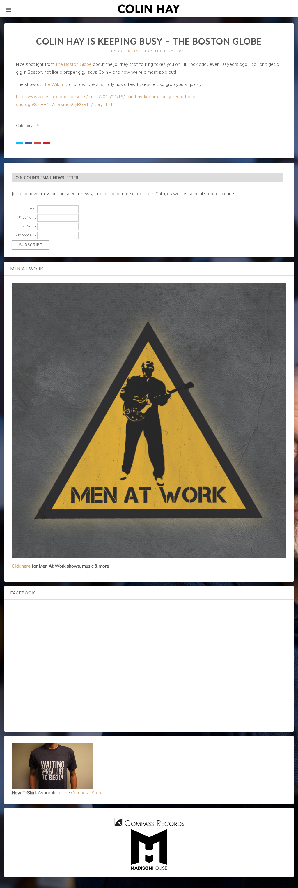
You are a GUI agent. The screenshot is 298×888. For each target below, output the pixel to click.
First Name (27, 217)
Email (31, 208)
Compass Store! (87, 792)
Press (40, 125)
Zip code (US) (26, 235)
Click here (21, 566)
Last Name (27, 226)
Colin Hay (129, 51)
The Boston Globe (73, 64)
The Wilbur (53, 84)
